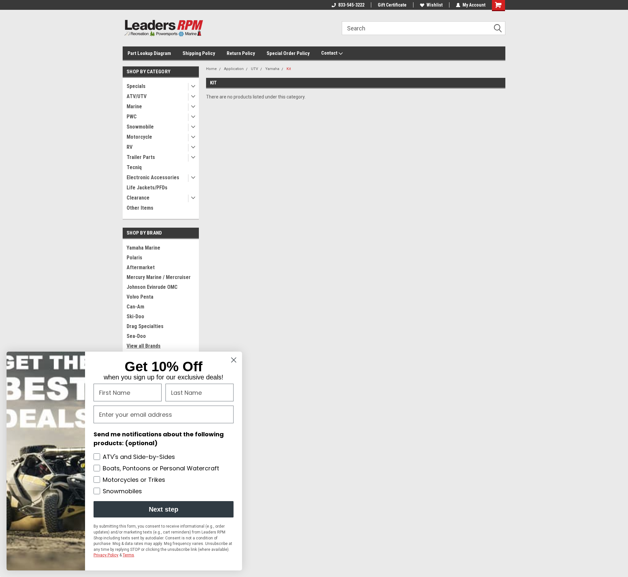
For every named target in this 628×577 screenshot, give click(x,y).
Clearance (138, 198)
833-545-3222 (351, 5)
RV (129, 147)
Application (234, 69)
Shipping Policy (199, 53)
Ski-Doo (135, 316)
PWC (132, 117)
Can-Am (135, 307)
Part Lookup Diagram (149, 53)
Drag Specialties (145, 326)
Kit (289, 69)
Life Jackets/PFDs (147, 187)
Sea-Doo (136, 336)
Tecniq (134, 167)
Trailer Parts (141, 157)
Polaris (134, 257)
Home (211, 69)
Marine (134, 106)
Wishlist (435, 5)
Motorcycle (139, 137)
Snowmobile (140, 127)
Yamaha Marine (143, 248)
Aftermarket (141, 267)
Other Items (140, 208)
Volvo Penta (140, 297)
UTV (254, 69)
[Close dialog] (233, 360)
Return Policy (241, 53)
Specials (136, 86)
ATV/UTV (137, 96)
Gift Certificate (392, 5)
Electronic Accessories (153, 177)
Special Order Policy (288, 53)
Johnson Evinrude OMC (152, 287)
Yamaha (272, 69)
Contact (330, 53)
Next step (163, 509)
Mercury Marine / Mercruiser (159, 277)
